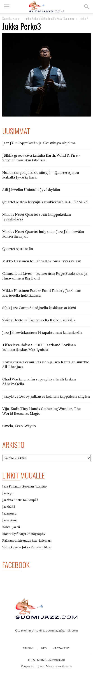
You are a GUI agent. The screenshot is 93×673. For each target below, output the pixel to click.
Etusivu (28, 648)
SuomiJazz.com (10, 18)
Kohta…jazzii (11, 527)
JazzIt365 (8, 506)
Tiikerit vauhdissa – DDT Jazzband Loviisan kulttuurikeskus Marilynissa (39, 347)
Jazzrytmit (9, 520)
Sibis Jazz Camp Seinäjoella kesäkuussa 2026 (39, 308)
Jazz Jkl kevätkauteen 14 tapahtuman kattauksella (42, 333)
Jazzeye (7, 493)
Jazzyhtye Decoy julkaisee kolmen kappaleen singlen (46, 396)
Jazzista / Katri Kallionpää (20, 500)
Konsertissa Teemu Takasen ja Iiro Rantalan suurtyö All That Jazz (45, 364)
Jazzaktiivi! (61, 648)
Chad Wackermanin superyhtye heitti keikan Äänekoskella (39, 381)
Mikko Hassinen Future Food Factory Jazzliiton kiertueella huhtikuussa (41, 293)
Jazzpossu (9, 513)
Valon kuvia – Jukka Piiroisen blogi (26, 547)
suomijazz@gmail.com (62, 630)
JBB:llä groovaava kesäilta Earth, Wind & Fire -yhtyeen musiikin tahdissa (41, 157)
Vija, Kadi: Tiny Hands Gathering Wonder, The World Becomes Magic (41, 411)
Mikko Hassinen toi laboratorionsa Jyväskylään (41, 261)
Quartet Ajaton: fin (17, 249)
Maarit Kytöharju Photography (23, 534)
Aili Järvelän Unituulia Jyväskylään (31, 190)
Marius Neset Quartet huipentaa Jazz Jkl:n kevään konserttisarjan (43, 234)
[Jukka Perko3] (46, 75)
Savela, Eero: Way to (19, 426)
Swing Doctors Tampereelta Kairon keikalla (38, 320)
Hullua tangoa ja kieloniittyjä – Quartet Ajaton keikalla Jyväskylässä (40, 175)
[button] (86, 6)
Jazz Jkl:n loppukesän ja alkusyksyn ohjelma (39, 143)
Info (44, 648)
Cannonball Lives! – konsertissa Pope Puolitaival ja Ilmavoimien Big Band (44, 276)
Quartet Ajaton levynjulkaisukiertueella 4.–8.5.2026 (45, 202)
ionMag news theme (56, 666)
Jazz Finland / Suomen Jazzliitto (24, 486)
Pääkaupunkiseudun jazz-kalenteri (26, 540)
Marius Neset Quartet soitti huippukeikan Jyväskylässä (36, 217)
